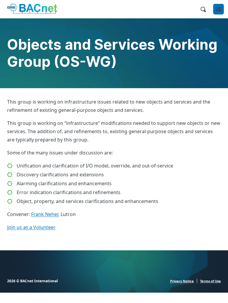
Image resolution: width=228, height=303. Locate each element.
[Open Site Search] (203, 9)
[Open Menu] (218, 9)
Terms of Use (210, 281)
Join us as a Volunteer (31, 227)
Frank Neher (44, 214)
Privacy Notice (182, 281)
